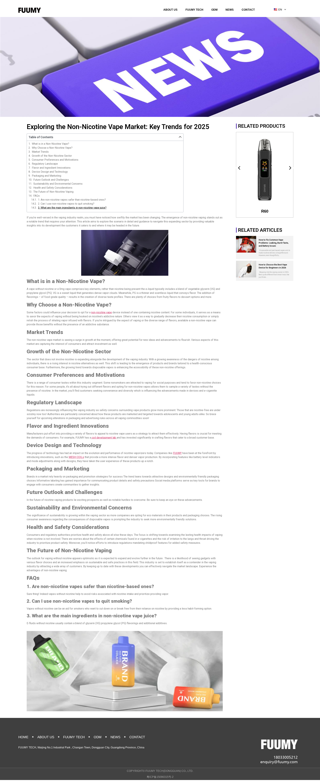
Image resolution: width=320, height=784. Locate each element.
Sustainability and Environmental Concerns (57, 183)
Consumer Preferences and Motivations (55, 159)
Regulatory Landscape (45, 163)
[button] (180, 137)
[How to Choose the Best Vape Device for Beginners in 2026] (246, 269)
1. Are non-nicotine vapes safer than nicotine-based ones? (72, 199)
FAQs (36, 195)
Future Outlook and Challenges (51, 179)
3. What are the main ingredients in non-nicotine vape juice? (72, 207)
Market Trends (40, 152)
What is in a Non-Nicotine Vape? (50, 144)
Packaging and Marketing (46, 175)
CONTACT (248, 9)
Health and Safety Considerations (52, 187)
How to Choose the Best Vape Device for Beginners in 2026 (273, 266)
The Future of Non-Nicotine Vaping (53, 191)
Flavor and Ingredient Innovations (51, 167)
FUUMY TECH (194, 9)
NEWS (230, 9)
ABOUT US (170, 9)
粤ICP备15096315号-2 (160, 777)
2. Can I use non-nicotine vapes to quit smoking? (66, 203)
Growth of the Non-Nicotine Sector (52, 156)
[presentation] (239, 167)
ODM (214, 9)
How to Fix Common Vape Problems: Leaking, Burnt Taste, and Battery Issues (273, 243)
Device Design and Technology (50, 171)
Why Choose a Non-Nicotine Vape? (52, 148)
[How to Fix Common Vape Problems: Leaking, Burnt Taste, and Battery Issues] (246, 244)
